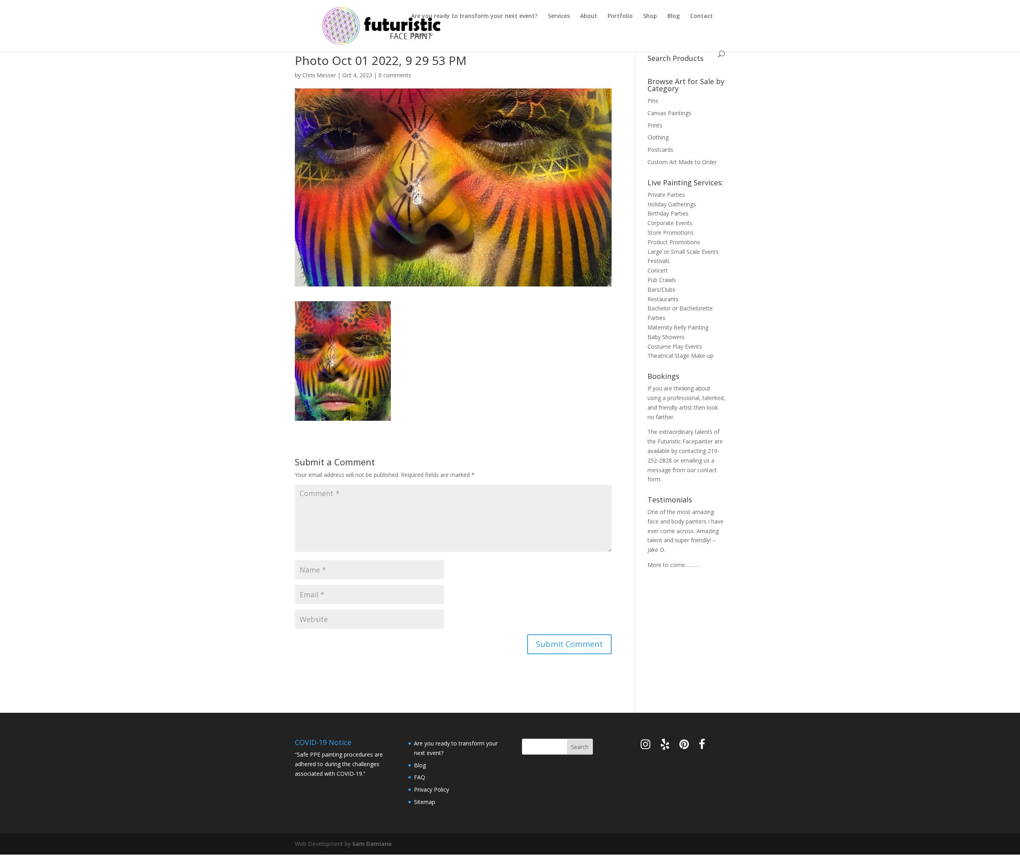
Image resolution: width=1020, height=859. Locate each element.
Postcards (660, 149)
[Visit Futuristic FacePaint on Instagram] (645, 746)
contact (707, 470)
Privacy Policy (431, 789)
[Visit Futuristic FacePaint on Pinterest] (684, 746)
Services (559, 16)
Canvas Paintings (669, 113)
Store (418, 35)
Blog (673, 16)
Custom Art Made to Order (682, 162)
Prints (654, 125)
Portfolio (620, 16)
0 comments (395, 75)
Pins (652, 100)
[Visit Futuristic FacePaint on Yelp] (665, 746)
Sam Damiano (372, 843)
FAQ (419, 777)
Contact (701, 16)
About (588, 16)
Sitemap (424, 802)
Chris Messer (319, 75)
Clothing (658, 137)
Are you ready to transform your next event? (474, 16)
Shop (650, 16)
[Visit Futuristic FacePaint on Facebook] (702, 746)
